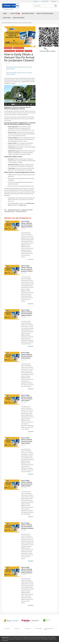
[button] (20, 95)
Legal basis (17, 628)
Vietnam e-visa (8, 48)
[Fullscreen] (33, 104)
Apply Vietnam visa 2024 (10, 211)
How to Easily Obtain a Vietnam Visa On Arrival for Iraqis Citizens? (26, 440)
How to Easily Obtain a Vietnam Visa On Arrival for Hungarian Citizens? (27, 525)
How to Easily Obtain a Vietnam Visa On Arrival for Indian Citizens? (26, 483)
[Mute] (31, 104)
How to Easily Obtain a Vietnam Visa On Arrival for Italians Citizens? (19, 67)
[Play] (6, 104)
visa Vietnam (28, 50)
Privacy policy (27, 628)
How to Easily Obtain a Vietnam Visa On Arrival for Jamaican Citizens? (27, 268)
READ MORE (30, 259)
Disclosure (7, 628)
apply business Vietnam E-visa (14, 209)
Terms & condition (38, 628)
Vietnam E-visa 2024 (9, 50)
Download (53, 1)
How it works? (44, 1)
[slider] (18, 104)
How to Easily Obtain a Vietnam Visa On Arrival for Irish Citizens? (26, 397)
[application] (19, 95)
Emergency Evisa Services (21, 211)
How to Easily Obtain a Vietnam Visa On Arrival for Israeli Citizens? (26, 355)
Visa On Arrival (20, 50)
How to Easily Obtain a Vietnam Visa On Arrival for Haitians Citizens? (19, 73)
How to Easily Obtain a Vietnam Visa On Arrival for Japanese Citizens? (26, 224)
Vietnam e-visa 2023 (18, 48)
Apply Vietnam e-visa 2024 (27, 209)
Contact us (35, 1)
